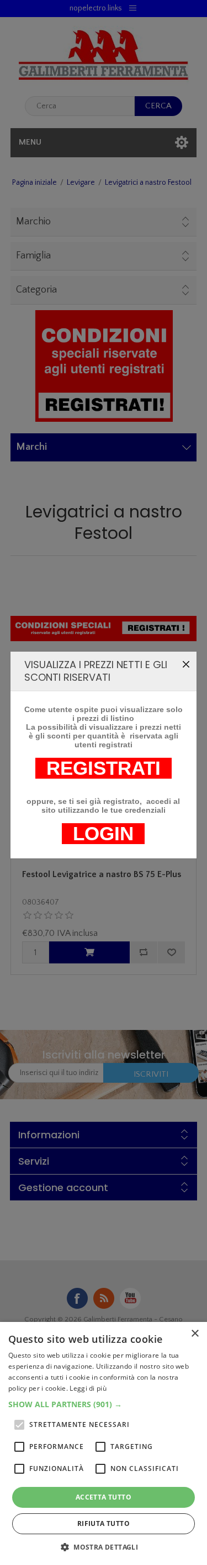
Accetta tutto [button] (103, 1497)
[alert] (103, 1443)
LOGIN (103, 833)
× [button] (194, 1334)
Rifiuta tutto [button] (103, 1523)
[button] (103, 1404)
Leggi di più (88, 1388)
